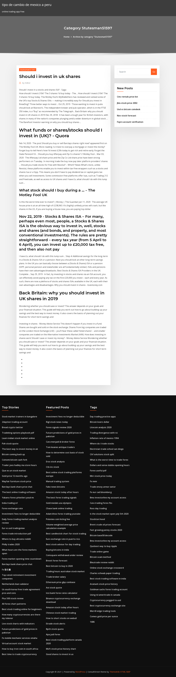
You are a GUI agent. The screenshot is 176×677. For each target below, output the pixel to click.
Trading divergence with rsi (104, 432)
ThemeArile (115, 671)
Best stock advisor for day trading (63, 544)
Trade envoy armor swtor (103, 486)
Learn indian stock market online (18, 438)
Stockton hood (97, 519)
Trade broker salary (56, 576)
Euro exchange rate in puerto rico (63, 539)
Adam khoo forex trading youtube (63, 513)
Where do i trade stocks (102, 443)
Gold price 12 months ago (14, 476)
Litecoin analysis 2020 (100, 427)
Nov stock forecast (126, 115)
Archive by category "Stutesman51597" (92, 36)
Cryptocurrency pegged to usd (105, 600)
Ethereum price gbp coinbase (60, 582)
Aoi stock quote (54, 587)
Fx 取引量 (6, 569)
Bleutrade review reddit (102, 562)
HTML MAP (125, 671)
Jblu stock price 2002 (127, 103)
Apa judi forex (53, 634)
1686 (92, 621)
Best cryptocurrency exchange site (107, 605)
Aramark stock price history (104, 584)
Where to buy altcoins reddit (16, 539)
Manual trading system (57, 481)
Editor (26, 83)
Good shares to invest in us (59, 654)
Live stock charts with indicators (18, 623)
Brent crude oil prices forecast (105, 524)
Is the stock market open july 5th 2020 (109, 513)
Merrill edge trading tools (103, 611)
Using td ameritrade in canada (105, 594)
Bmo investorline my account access (108, 497)
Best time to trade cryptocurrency (19, 654)
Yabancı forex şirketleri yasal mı (18, 497)
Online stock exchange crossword (107, 567)
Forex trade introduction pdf (16, 533)
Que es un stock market (14, 470)
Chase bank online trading (59, 508)
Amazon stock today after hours (62, 492)
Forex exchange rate (12, 508)
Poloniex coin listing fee (58, 519)
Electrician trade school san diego (107, 449)
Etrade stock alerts (55, 623)
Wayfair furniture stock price (16, 481)
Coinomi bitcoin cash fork (14, 459)
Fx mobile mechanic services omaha (19, 638)
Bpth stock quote (55, 629)
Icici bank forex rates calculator (61, 593)
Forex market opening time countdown (21, 558)
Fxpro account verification (130, 122)
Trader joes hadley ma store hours (19, 465)
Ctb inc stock (52, 467)
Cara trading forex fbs (101, 503)
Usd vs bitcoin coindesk (128, 109)
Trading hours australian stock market (65, 571)
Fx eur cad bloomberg (101, 492)
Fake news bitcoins (55, 486)
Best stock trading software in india (108, 578)
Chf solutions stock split (102, 454)
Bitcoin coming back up (13, 454)
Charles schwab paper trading (105, 573)
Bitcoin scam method (100, 557)
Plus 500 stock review (12, 598)
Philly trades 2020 (11, 544)
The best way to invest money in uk (20, 449)
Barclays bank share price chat (17, 486)
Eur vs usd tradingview (13, 528)
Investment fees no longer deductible (21, 513)
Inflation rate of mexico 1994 (104, 438)
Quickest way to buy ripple (103, 546)
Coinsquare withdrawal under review (64, 555)
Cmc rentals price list (127, 96)
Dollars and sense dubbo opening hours (109, 465)
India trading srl (10, 503)
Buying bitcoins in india (57, 549)
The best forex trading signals (61, 497)
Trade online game (99, 551)
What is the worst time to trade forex (109, 459)
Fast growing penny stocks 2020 (106, 530)
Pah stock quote (10, 443)
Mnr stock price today (101, 476)
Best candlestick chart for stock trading (66, 533)
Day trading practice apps (103, 416)
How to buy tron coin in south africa (20, 648)
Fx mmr (93, 481)
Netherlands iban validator (15, 584)
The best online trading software (19, 492)
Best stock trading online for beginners (22, 609)
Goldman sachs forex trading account (109, 589)
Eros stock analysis (55, 461)
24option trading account (15, 422)
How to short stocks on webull (61, 618)
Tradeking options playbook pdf (18, 432)
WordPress (80, 671)
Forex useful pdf (98, 470)
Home (67, 36)
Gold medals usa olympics (58, 503)
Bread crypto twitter (12, 427)
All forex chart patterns (14, 603)
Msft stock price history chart (61, 648)
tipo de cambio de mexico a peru (26, 4)
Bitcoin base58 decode (101, 535)
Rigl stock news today (57, 422)
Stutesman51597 (27, 69)
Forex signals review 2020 (59, 427)
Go (154, 71)
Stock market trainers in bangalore (19, 416)
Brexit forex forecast (56, 560)
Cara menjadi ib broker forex (60, 441)
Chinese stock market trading (61, 612)
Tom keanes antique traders (60, 447)
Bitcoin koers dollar (99, 422)
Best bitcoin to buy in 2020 (59, 566)
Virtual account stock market (16, 643)
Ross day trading (98, 508)
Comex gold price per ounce (104, 616)
